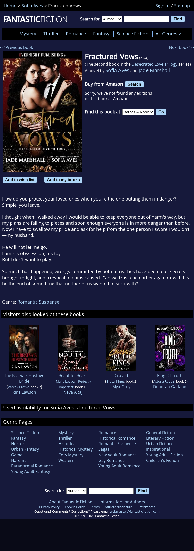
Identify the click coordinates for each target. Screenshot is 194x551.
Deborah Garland (169, 386)
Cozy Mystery (70, 455)
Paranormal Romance (32, 466)
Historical (67, 443)
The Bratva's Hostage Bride (24, 378)
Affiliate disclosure (118, 507)
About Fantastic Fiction (70, 502)
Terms (95, 507)
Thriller (51, 34)
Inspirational (158, 449)
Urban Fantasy (25, 449)
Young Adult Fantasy (30, 471)
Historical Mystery (75, 449)
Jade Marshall (154, 70)
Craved (121, 375)
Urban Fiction (159, 443)
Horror (18, 443)
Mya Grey (121, 386)
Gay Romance (111, 460)
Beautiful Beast (73, 375)
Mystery (27, 34)
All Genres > (170, 34)
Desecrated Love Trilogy (154, 64)
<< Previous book (16, 47)
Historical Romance (116, 438)
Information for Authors (122, 502)
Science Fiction (132, 34)
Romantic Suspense (38, 302)
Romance (76, 34)
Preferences (146, 507)
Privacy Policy (49, 507)
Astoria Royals (164, 381)
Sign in (162, 6)
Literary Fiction (160, 438)
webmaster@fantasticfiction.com (135, 511)
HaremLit (20, 460)
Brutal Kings (115, 381)
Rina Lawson (24, 392)
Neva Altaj (72, 392)
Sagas (103, 449)
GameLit (19, 455)
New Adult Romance (117, 455)
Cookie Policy (75, 507)
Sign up (182, 6)
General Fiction (160, 432)
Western (66, 460)
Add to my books (63, 179)
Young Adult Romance (119, 466)
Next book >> (181, 47)
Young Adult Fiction (164, 455)
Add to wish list (19, 179)
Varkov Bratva (18, 387)
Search (134, 84)
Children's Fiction (162, 460)
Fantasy (101, 34)
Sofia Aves (117, 70)
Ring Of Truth (169, 375)
